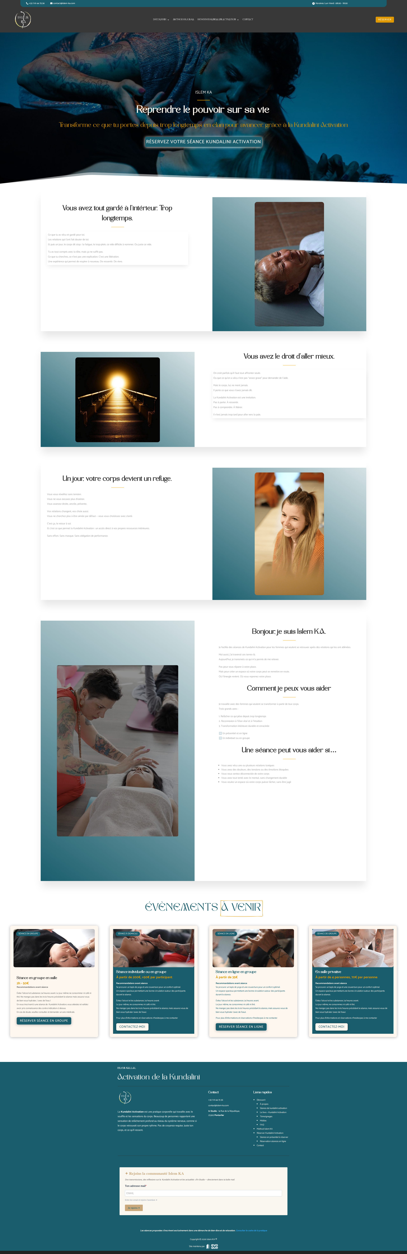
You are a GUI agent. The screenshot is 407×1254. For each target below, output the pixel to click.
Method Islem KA (183, 19)
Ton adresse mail (135, 1186)
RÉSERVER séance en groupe (44, 1020)
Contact (248, 19)
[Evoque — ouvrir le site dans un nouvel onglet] (212, 1246)
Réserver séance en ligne (241, 1026)
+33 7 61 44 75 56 (37, 3)
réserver (384, 20)
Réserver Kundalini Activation (217, 19)
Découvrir (159, 19)
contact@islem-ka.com (64, 3)
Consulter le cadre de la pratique (251, 1231)
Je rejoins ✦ (134, 1208)
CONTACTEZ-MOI (132, 1026)
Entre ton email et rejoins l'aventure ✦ (141, 1200)
